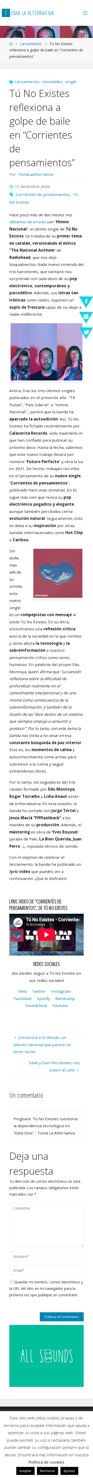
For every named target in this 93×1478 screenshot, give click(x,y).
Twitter (39, 991)
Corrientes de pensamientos (43, 194)
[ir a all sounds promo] (46, 1355)
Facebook (23, 998)
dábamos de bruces (27, 221)
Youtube (60, 1005)
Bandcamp (65, 998)
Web (22, 991)
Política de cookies (46, 1462)
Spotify (43, 998)
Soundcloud (36, 1005)
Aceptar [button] (25, 1470)
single (70, 81)
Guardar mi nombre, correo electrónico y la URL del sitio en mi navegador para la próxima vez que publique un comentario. (46, 1288)
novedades (52, 81)
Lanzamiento (31, 43)
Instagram (61, 991)
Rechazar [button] (47, 1470)
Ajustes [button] (69, 1470)
